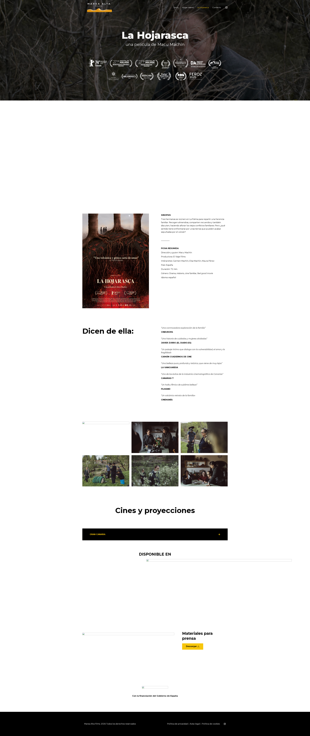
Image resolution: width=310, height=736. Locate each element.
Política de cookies (211, 724)
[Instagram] (226, 7)
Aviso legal (195, 724)
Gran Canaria (97, 534)
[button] (155, 534)
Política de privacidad (177, 724)
